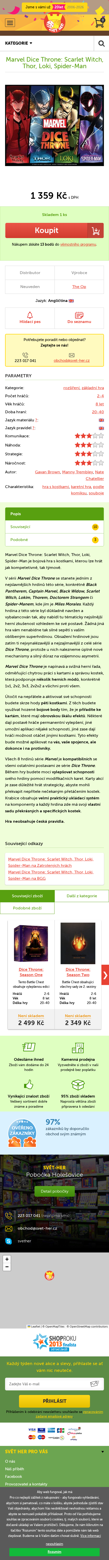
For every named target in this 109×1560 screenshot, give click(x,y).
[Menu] (10, 23)
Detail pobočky (54, 1191)
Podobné (53, 539)
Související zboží (27, 895)
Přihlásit (54, 1401)
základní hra (93, 387)
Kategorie (16, 43)
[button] (49, 1275)
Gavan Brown (47, 472)
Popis (15, 513)
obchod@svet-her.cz (72, 360)
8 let (100, 404)
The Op (79, 286)
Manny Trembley (77, 472)
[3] (89, 437)
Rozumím (54, 1552)
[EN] (101, 420)
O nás (10, 1461)
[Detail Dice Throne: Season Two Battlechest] (78, 943)
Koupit (46, 230)
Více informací (90, 1536)
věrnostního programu (78, 244)
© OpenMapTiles (53, 1326)
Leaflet (35, 1326)
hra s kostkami (55, 486)
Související (53, 526)
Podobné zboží (27, 908)
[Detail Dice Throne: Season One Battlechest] (31, 943)
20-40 (98, 411)
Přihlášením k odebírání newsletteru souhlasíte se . (54, 1414)
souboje (96, 493)
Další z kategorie (82, 895)
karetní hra (81, 486)
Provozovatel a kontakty (26, 1484)
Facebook (13, 1476)
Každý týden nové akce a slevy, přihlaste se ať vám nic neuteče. (55, 1367)
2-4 (100, 395)
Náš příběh (14, 1469)
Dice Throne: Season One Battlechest (31, 974)
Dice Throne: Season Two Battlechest (78, 974)
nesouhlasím (54, 1544)
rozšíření (71, 387)
